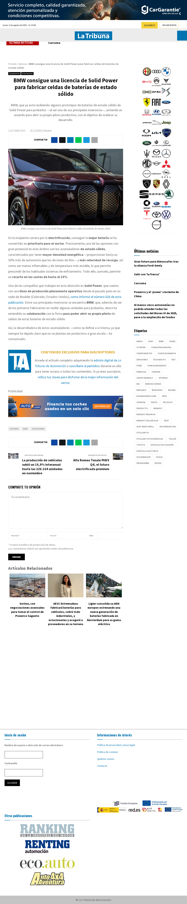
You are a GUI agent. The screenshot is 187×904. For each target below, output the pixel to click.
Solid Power (38, 429)
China (172, 341)
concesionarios (167, 353)
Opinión (140, 402)
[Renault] (166, 187)
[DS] (166, 95)
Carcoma (54, 43)
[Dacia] (146, 95)
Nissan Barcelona (146, 396)
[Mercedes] (166, 157)
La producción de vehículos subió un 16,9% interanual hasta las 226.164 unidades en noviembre (42, 466)
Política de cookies (107, 752)
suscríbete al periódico (84, 366)
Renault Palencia (145, 414)
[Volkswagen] (166, 218)
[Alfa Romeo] (146, 75)
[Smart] (146, 208)
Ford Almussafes (156, 365)
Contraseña (11, 763)
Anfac (139, 341)
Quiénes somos (105, 759)
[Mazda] (156, 157)
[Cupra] (166, 85)
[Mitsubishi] (166, 167)
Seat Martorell (145, 426)
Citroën (141, 347)
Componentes (14, 73)
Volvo (159, 457)
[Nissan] (146, 177)
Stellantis (142, 432)
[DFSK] (156, 95)
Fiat (173, 359)
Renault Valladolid (147, 420)
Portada (12, 64)
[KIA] (156, 136)
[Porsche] (156, 187)
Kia (138, 383)
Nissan (171, 390)
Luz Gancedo (16, 130)
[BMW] (166, 75)
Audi (150, 341)
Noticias (23, 64)
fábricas (141, 371)
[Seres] (156, 198)
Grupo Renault (144, 377)
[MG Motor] (146, 167)
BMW (25, 429)
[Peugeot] (146, 187)
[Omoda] (156, 177)
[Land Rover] (146, 146)
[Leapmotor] (156, 146)
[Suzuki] (166, 208)
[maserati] (146, 157)
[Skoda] (168, 198)
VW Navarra (142, 463)
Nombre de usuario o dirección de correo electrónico (34, 745)
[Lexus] (166, 146)
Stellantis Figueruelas (149, 438)
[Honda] (146, 116)
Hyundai (163, 377)
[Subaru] (156, 208)
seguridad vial (167, 426)
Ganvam (156, 371)
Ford (139, 365)
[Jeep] (166, 126)
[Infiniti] (166, 116)
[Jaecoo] (146, 126)
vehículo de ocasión (161, 444)
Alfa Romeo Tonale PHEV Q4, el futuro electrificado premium (91, 464)
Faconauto (159, 359)
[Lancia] (166, 136)
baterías (14, 429)
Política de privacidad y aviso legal (116, 745)
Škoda (157, 463)
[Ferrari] (146, 106)
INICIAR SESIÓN (169, 25)
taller (172, 438)
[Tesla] (146, 218)
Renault (158, 408)
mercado (141, 390)
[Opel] (166, 177)
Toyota (140, 444)
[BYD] (146, 85)
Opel (164, 396)
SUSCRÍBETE (149, 25)
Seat (166, 420)
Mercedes (157, 390)
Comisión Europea (161, 347)
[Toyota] (156, 218)
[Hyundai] (156, 116)
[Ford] (166, 106)
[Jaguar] (156, 126)
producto (142, 408)
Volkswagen (143, 457)
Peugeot (168, 402)
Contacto (102, 765)
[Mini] (156, 167)
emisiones (142, 359)
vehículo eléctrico (147, 451)
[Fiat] (156, 106)
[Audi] (156, 75)
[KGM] (146, 136)
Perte (154, 402)
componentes (144, 353)
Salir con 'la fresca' (147, 274)
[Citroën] (156, 85)
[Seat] (144, 198)
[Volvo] (156, 228)
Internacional (27, 73)
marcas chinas (153, 383)
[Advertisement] (93, 678)
